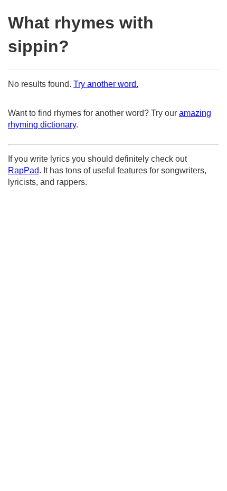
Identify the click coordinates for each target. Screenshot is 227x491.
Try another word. (105, 84)
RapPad (23, 170)
